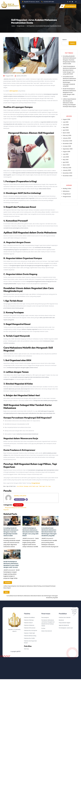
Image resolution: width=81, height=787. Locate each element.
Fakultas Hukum (28, 622)
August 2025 (66, 151)
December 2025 (67, 141)
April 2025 (66, 162)
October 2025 (67, 146)
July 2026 (65, 122)
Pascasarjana (45, 617)
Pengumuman (67, 196)
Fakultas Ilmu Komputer (30, 630)
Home (13, 26)
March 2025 (66, 165)
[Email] (26, 499)
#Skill (21, 507)
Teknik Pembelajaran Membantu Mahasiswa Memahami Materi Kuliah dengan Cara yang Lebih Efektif (30, 532)
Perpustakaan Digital (64, 622)
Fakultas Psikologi (28, 620)
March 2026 (66, 133)
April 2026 (66, 130)
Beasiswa (61, 620)
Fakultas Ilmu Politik (29, 638)
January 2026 (67, 138)
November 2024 (67, 175)
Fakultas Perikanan (29, 625)
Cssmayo (61, 633)
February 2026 (67, 135)
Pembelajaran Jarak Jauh (66, 628)
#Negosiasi (8, 507)
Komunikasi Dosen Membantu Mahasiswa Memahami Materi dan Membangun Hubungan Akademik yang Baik (49, 532)
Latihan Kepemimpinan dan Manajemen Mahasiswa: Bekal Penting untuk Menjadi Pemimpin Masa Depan (69, 102)
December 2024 (67, 173)
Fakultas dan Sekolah (64, 617)
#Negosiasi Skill (15, 507)
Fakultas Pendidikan (29, 617)
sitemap (26, 649)
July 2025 (65, 154)
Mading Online (67, 188)
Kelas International (46, 631)
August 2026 (66, 119)
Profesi (43, 628)
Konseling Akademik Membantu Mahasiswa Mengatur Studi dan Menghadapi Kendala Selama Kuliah (10, 532)
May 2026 (65, 127)
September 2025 (67, 149)
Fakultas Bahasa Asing (30, 635)
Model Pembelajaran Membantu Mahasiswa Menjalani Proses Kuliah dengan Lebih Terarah (11, 564)
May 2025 (65, 159)
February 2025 (67, 167)
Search (64, 39)
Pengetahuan (21, 26)
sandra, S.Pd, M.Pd (21, 76)
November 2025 (67, 143)
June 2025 (66, 157)
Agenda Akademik (64, 625)
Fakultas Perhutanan (29, 628)
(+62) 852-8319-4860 (48, 1)
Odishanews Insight (64, 630)
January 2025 (67, 170)
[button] (23, 6)
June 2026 (66, 125)
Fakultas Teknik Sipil (29, 633)
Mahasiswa (66, 191)
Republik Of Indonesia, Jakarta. (32, 1)
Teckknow (61, 635)
